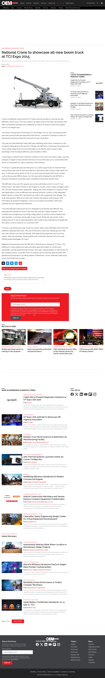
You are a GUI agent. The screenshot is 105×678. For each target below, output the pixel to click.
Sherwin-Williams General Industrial (39, 570)
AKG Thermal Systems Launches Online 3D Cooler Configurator (82, 116)
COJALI (29, 402)
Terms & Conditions (53, 672)
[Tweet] (16, 263)
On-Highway (27, 434)
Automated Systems (30, 542)
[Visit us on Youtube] (85, 394)
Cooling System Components (32, 454)
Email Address (16, 301)
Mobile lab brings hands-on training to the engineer (12, 350)
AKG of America (32, 462)
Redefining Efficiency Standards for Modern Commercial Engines (43, 477)
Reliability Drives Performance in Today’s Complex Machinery (42, 583)
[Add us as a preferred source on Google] (20, 263)
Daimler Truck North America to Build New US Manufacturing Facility (82, 105)
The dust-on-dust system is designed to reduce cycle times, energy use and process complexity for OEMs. (45, 573)
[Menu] (101, 3)
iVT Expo (30, 422)
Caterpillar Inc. (32, 522)
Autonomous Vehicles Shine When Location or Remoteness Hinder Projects (45, 545)
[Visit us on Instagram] (94, 394)
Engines (25, 474)
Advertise (33, 672)
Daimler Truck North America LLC (38, 442)
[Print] (3, 263)
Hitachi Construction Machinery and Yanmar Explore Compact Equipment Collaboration (44, 497)
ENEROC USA (31, 607)
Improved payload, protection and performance (39, 350)
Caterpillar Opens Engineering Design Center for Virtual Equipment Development (44, 517)
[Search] (97, 3)
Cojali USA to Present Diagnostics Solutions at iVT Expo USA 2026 (80, 82)
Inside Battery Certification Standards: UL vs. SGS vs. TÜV (44, 603)
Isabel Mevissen (9, 536)
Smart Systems (28, 414)
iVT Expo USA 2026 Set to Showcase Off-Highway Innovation (79, 93)
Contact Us (64, 672)
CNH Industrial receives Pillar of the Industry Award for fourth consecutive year (65, 351)
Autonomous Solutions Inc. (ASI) (37, 550)
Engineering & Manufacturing (13, 48)
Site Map (72, 672)
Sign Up (16, 318)
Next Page (18, 621)
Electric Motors (28, 580)
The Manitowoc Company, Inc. (14, 66)
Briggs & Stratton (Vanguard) (36, 482)
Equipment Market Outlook (32, 494)
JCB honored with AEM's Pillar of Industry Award (91, 350)
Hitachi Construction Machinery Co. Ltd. (40, 502)
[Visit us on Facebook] (72, 394)
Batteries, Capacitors (30, 599)
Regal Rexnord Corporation (36, 588)
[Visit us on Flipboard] (90, 394)
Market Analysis (32, 346)
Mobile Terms (28, 315)
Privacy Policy (39, 315)
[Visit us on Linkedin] (81, 394)
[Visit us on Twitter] (77, 394)
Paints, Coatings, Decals (9, 534)
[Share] (7, 263)
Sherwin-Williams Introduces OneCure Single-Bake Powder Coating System (45, 565)
